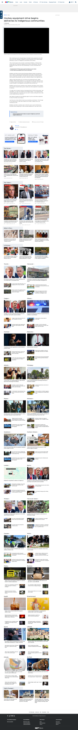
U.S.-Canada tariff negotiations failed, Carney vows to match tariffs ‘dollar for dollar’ (10, 200)
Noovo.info (58, 721)
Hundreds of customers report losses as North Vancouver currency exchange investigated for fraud (37, 280)
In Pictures (35, 2)
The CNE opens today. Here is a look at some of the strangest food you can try (10, 257)
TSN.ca (41, 724)
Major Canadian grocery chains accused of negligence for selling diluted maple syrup (42, 240)
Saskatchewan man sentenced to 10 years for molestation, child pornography (18, 425)
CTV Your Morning (43, 2)
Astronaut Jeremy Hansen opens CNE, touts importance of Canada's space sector (18, 560)
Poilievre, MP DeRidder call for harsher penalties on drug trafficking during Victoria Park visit (38, 414)
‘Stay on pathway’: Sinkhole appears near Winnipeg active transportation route (42, 392)
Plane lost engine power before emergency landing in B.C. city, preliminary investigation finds (41, 292)
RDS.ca (57, 724)
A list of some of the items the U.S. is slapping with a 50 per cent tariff (11, 175)
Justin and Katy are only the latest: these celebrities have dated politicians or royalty (25, 257)
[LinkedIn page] (14, 715)
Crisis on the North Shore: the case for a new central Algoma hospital (36, 448)
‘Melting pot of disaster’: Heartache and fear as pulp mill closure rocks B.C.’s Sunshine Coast (41, 525)
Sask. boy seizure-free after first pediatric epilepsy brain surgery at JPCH (14, 448)
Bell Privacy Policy (26, 721)
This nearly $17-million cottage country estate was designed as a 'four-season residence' (41, 257)
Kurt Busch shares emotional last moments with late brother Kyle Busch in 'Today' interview (15, 642)
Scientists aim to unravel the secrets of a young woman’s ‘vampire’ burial (10, 240)
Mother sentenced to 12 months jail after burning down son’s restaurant (26, 240)
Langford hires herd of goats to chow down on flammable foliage (37, 514)
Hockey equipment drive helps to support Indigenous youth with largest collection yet (26, 114)
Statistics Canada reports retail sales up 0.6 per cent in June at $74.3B (37, 581)
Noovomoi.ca (58, 722)
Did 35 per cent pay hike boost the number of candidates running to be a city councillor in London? (19, 491)
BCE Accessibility (10, 721)
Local (21, 2)
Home (16, 2)
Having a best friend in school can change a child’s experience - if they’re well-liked (18, 352)
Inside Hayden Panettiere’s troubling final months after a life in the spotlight (37, 611)
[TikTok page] (10, 715)
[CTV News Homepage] (9, 2)
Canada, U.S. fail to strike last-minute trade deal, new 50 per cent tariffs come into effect (10, 160)
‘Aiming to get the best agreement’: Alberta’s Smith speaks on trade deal (18, 325)
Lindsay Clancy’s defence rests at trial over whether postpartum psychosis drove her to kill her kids (41, 554)
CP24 (41, 721)
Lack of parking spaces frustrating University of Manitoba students (37, 381)
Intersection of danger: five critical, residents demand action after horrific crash (18, 485)
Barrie (5, 14)
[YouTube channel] (12, 715)
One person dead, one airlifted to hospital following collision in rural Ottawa (38, 314)
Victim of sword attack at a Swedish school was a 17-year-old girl (37, 549)
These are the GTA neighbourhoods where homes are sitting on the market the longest (18, 291)
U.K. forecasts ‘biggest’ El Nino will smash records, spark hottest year (13, 672)
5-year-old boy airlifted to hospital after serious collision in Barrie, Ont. (14, 549)
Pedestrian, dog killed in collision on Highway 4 (13, 480)
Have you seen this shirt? (32, 347)
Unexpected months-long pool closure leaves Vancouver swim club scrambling (42, 285)
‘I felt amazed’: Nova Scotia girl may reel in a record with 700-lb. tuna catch (18, 392)
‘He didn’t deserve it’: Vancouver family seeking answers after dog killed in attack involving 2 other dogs (42, 701)
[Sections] (2, 2)
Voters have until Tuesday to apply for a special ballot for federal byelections (18, 358)
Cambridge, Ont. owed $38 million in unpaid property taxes (42, 221)
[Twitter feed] (7, 715)
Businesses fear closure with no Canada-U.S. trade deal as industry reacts (26, 160)
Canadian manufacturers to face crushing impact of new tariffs (11, 221)
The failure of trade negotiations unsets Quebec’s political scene (14, 348)
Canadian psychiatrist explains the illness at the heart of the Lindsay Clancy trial (26, 175)
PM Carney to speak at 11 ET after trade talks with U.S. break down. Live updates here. (42, 160)
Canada (25, 2)
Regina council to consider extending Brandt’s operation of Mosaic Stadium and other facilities (18, 419)
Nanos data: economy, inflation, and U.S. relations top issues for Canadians (26, 200)
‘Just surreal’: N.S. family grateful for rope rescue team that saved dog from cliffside (14, 381)
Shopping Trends (52, 2)
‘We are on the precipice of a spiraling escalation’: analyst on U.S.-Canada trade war (41, 200)
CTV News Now (61, 2)
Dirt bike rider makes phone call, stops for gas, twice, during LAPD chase (26, 222)
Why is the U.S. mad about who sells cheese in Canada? (10, 700)
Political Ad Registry (26, 724)
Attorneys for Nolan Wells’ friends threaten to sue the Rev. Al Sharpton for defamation (42, 560)
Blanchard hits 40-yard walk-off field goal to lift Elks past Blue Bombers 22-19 (42, 357)
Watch (30, 2)
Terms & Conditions (26, 722)
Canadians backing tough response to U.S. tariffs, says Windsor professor (14, 514)
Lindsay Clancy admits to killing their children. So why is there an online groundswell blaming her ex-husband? (41, 176)
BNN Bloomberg (42, 722)
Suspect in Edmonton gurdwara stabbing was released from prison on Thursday (26, 700)
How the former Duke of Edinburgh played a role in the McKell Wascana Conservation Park (14, 414)
